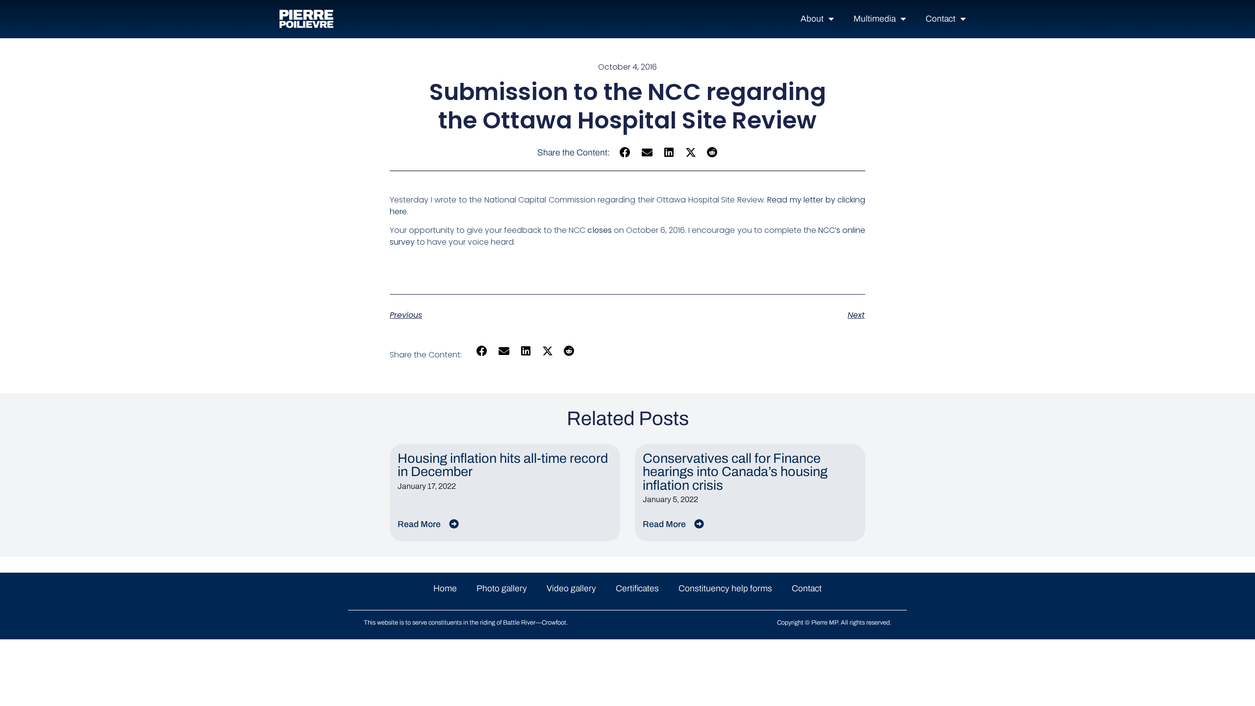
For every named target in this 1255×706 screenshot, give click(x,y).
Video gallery (571, 588)
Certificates (637, 588)
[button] (625, 152)
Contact (940, 19)
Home (445, 588)
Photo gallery (502, 588)
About (812, 19)
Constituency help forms (725, 588)
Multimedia (874, 19)
